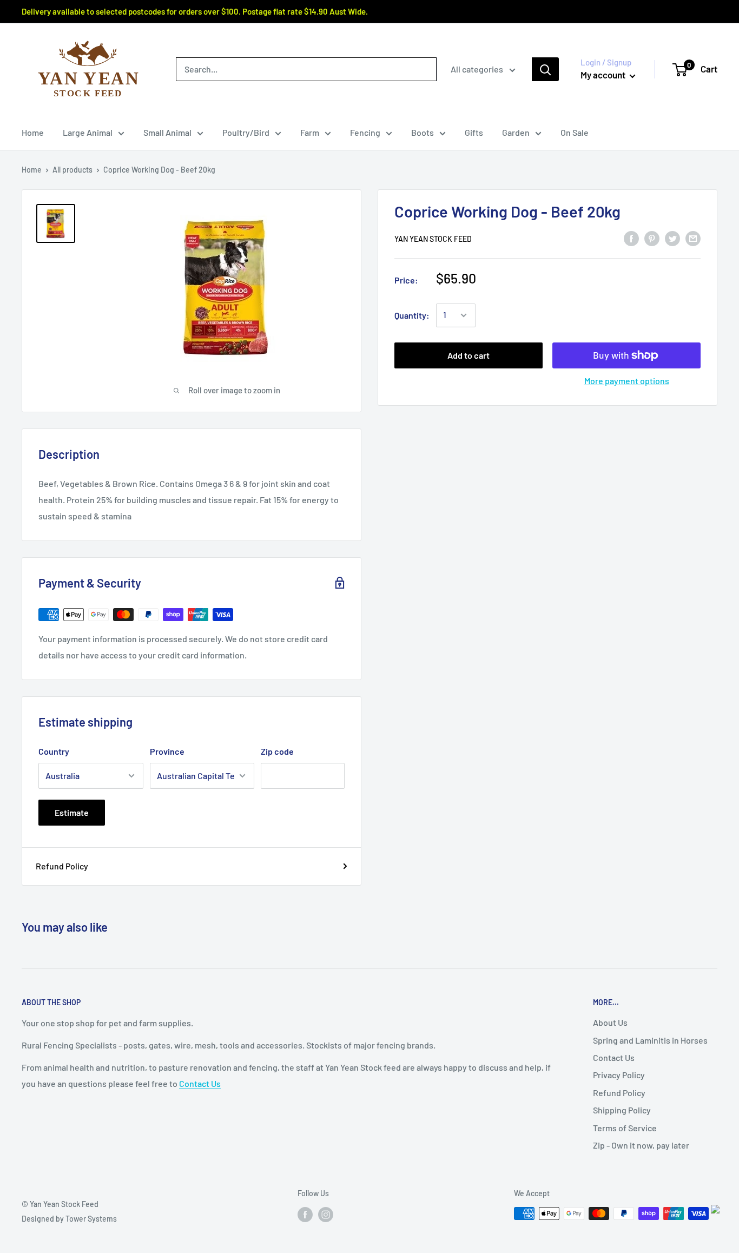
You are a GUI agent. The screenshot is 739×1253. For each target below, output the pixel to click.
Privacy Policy (619, 1075)
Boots (422, 132)
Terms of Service (625, 1128)
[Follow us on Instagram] (325, 1214)
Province (167, 751)
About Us (610, 1022)
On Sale (574, 132)
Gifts (474, 132)
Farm (309, 132)
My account (603, 74)
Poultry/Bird (245, 132)
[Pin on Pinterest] (651, 237)
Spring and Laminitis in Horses (650, 1040)
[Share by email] (693, 237)
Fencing (365, 132)
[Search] (545, 69)
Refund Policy (62, 866)
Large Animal (88, 132)
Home (33, 132)
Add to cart (468, 355)
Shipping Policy (622, 1110)
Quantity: (412, 315)
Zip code (277, 751)
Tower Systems (91, 1218)
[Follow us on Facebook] (305, 1214)
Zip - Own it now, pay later (641, 1145)
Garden (516, 132)
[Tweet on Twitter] (672, 237)
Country (53, 751)
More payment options (626, 380)
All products (72, 169)
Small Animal (167, 132)
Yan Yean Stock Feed (433, 238)
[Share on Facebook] (631, 237)
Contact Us (200, 1083)
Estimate (72, 812)
